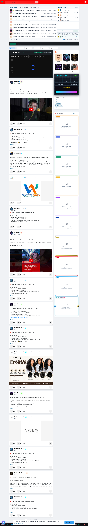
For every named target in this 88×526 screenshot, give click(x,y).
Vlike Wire (16, 304)
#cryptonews (21, 317)
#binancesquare (13, 317)
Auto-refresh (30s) (68, 39)
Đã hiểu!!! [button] (68, 522)
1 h (14, 154)
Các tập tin (54, 48)
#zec (25, 317)
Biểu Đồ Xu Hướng (38, 52)
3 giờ (15, 234)
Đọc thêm (12, 97)
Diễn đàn (18, 39)
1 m (15, 83)
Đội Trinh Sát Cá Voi (19, 129)
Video (37, 48)
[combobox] (22, 2)
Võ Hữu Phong (65, 12)
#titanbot (57, 99)
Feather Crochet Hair (19, 352)
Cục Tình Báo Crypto (19, 473)
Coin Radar (17, 153)
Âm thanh (45, 48)
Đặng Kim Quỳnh (65, 20)
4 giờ (15, 305)
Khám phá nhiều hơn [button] (18, 523)
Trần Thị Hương (65, 10)
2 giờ (15, 210)
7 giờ (15, 450)
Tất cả (12, 48)
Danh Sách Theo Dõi (47, 52)
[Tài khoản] (85, 2)
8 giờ (15, 474)
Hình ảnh (29, 48)
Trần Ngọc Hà (65, 15)
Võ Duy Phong (65, 17)
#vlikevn (57, 101)
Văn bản (21, 48)
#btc (56, 107)
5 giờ (15, 353)
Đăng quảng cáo (75, 113)
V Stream (16, 81)
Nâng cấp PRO (67, 92)
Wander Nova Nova (19, 177)
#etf (27, 317)
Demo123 (64, 36)
